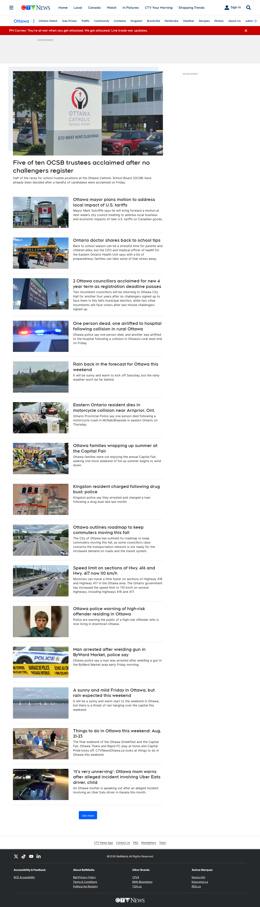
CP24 (135, 877)
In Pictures (131, 8)
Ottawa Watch (48, 20)
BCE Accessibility (24, 877)
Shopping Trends (192, 8)
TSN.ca (137, 886)
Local (78, 8)
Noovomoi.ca (200, 881)
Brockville (153, 20)
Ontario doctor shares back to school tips (116, 240)
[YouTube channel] (31, 856)
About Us (234, 20)
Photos (219, 20)
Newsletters (148, 842)
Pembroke (171, 20)
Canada (94, 8)
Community (101, 20)
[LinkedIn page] (39, 856)
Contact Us (123, 842)
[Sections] (11, 7)
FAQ (135, 842)
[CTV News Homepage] (35, 7)
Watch (111, 8)
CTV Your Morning (158, 8)
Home (63, 8)
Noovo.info (198, 877)
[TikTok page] (23, 856)
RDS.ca (196, 886)
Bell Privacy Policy (84, 877)
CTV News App (103, 842)
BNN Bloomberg (142, 881)
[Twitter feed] (16, 856)
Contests (120, 20)
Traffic (85, 20)
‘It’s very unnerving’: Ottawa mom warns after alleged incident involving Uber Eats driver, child (116, 777)
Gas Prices (69, 20)
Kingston (136, 20)
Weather (188, 20)
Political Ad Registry (85, 886)
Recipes (204, 20)
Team (162, 842)
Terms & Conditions (85, 881)
